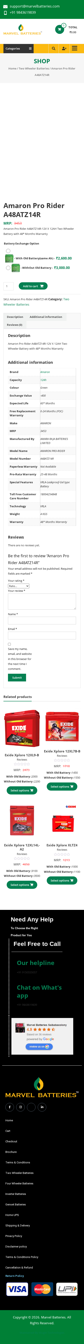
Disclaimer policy (16, 1246)
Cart (7, 1131)
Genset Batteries (15, 1204)
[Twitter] (31, 1107)
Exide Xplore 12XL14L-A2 (22, 847)
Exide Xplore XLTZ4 (62, 845)
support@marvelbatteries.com (35, 6)
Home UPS (12, 1215)
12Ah (43, 380)
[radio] (41, 255)
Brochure (11, 1152)
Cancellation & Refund (19, 1267)
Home (12, 68)
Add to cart (30, 286)
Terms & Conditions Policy (21, 1257)
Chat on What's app (39, 991)
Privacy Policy (13, 1236)
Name (13, 614)
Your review (16, 591)
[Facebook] (9, 1107)
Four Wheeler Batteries (19, 1183)
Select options (20, 790)
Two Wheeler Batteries (34, 68)
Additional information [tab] (46, 317)
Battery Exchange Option (21, 243)
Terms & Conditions (17, 1162)
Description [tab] (15, 317)
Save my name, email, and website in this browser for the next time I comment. (20, 659)
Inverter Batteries (15, 1194)
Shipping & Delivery (17, 1225)
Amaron (45, 372)
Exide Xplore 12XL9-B (22, 755)
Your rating (16, 581)
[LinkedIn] (42, 1107)
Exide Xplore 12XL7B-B (62, 751)
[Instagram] (20, 1107)
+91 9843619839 (23, 12)
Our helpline (35, 963)
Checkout (11, 1141)
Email (12, 629)
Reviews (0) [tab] (14, 325)
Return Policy (14, 1276)
